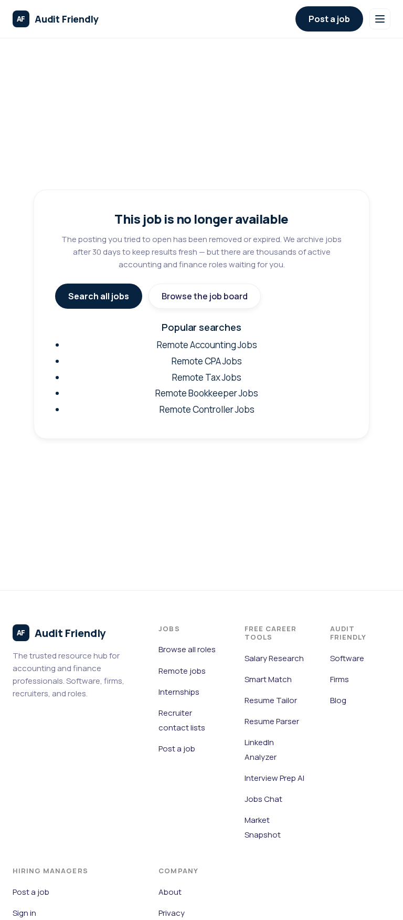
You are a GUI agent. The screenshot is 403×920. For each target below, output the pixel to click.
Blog (338, 700)
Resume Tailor (271, 700)
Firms (339, 679)
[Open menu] (379, 18)
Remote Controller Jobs (207, 409)
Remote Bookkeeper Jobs (206, 393)
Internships (178, 691)
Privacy (171, 912)
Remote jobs (182, 670)
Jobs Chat (263, 798)
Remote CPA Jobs (207, 361)
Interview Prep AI (274, 777)
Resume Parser (272, 721)
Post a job (329, 19)
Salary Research (274, 658)
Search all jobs (98, 296)
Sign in (24, 912)
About (170, 891)
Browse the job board (205, 296)
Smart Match (268, 679)
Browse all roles (187, 649)
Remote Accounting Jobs (207, 345)
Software (347, 658)
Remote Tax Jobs (206, 377)
